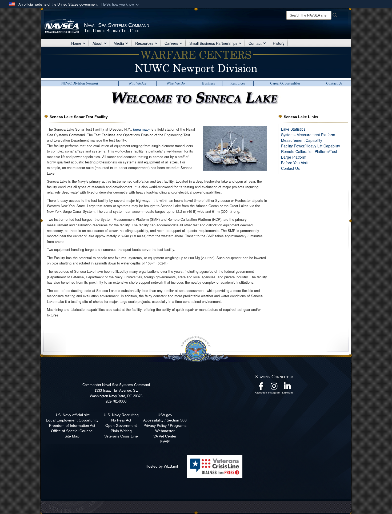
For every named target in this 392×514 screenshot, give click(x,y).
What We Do (176, 83)
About (97, 43)
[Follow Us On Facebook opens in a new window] (260, 388)
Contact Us (334, 83)
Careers (171, 43)
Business (208, 83)
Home (76, 43)
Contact (255, 43)
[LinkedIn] (287, 388)
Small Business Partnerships (213, 43)
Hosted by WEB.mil (162, 466)
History (279, 43)
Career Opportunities (285, 83)
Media (119, 43)
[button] (120, 4)
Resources (144, 43)
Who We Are (137, 83)
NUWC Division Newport (79, 83)
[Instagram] (274, 388)
